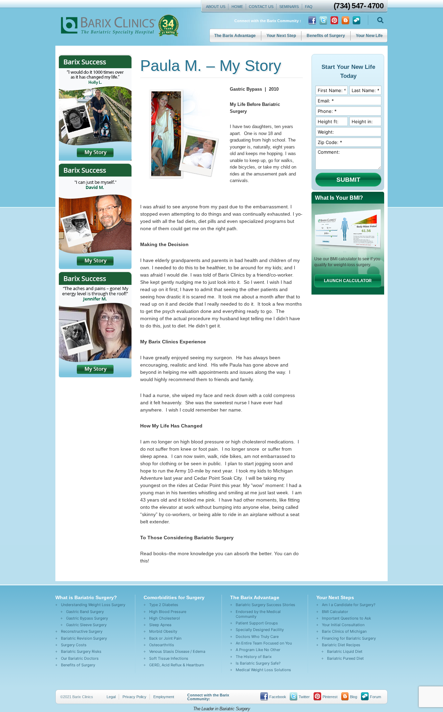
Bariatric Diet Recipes (341, 644)
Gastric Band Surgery (85, 611)
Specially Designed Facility (260, 629)
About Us (215, 6)
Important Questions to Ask (346, 618)
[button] (380, 20)
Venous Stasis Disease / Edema (177, 651)
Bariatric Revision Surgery (84, 638)
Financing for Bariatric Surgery (349, 638)
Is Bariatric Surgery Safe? (258, 663)
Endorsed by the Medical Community (258, 614)
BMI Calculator (335, 611)
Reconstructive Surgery (81, 631)
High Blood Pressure (167, 611)
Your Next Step (281, 35)
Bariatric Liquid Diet (344, 651)
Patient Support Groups (257, 623)
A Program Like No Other (258, 649)
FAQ (309, 6)
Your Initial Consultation (343, 624)
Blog (353, 697)
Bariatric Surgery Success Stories (265, 604)
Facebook (277, 697)
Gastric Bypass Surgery (87, 618)
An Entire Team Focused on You (264, 643)
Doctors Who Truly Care (257, 636)
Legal (111, 697)
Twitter (304, 697)
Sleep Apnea (160, 624)
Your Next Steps (335, 597)
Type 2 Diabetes (163, 604)
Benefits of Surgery (326, 35)
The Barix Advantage (235, 35)
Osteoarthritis (161, 644)
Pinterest (330, 697)
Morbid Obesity (163, 631)
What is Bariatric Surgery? (86, 597)
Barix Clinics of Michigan (344, 631)
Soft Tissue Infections (168, 658)
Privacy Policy (134, 697)
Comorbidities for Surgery (174, 597)
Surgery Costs (74, 644)
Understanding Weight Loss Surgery (93, 604)
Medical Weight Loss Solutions (263, 669)
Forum (375, 697)
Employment (163, 697)
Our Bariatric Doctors (80, 658)
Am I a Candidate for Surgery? (349, 604)
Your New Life (369, 35)
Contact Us (261, 6)
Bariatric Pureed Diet (345, 658)
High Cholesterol (164, 618)
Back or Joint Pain (165, 638)
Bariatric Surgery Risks (81, 651)
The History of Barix (254, 656)
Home (237, 6)
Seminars (289, 6)
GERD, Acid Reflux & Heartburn (176, 665)
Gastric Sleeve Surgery (86, 624)
